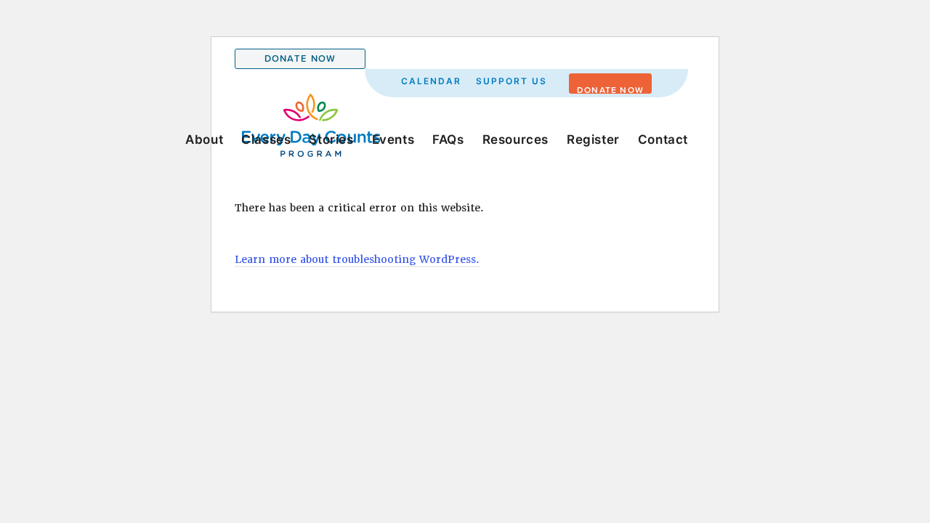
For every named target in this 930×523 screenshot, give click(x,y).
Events (393, 139)
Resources (515, 139)
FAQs (448, 139)
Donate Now (300, 58)
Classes (266, 139)
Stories (331, 139)
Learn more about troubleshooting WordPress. (357, 259)
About (204, 139)
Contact (663, 139)
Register (593, 139)
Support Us (511, 81)
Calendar (431, 81)
